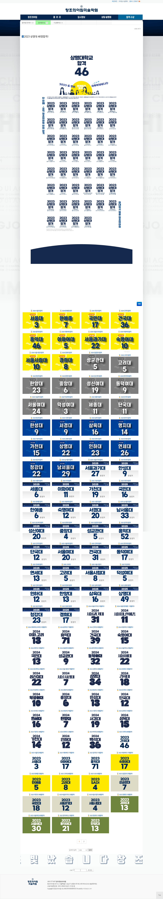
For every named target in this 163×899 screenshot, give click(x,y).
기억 (71, 870)
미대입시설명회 (123, 1)
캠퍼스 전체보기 (133, 1)
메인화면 (114, 1)
